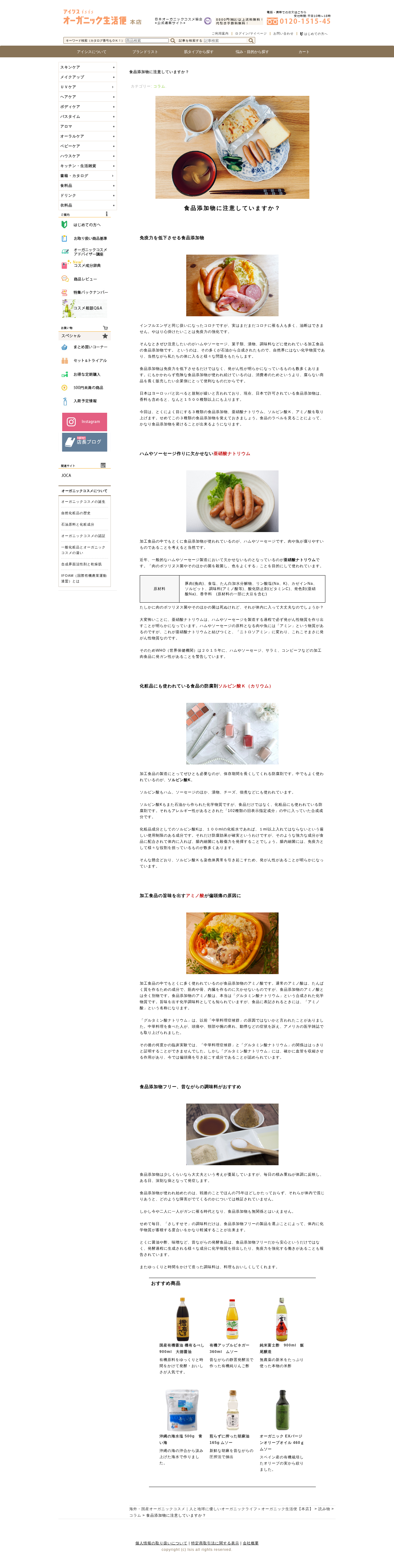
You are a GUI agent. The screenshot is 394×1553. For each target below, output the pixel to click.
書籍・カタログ (74, 175)
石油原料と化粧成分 (77, 524)
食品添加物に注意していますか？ (159, 71)
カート (304, 52)
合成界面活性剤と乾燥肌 (81, 564)
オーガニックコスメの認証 (83, 536)
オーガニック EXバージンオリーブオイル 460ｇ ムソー (284, 1442)
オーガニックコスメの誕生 (83, 501)
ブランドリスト (143, 52)
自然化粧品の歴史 (76, 513)
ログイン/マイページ (251, 33)
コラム (159, 86)
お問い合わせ (283, 33)
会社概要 (251, 1543)
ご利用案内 (220, 33)
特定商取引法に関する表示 (215, 1543)
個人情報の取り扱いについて (161, 1543)
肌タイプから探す (197, 52)
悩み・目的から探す (250, 52)
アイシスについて (90, 52)
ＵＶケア (68, 86)
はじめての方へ (315, 33)
